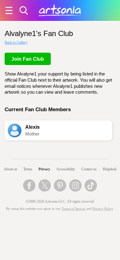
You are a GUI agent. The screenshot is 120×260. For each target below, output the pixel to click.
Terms (27, 169)
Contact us (89, 169)
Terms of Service (74, 208)
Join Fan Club (27, 59)
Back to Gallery (16, 42)
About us (10, 169)
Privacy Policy (103, 208)
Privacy (44, 169)
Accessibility (65, 169)
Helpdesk (110, 169)
